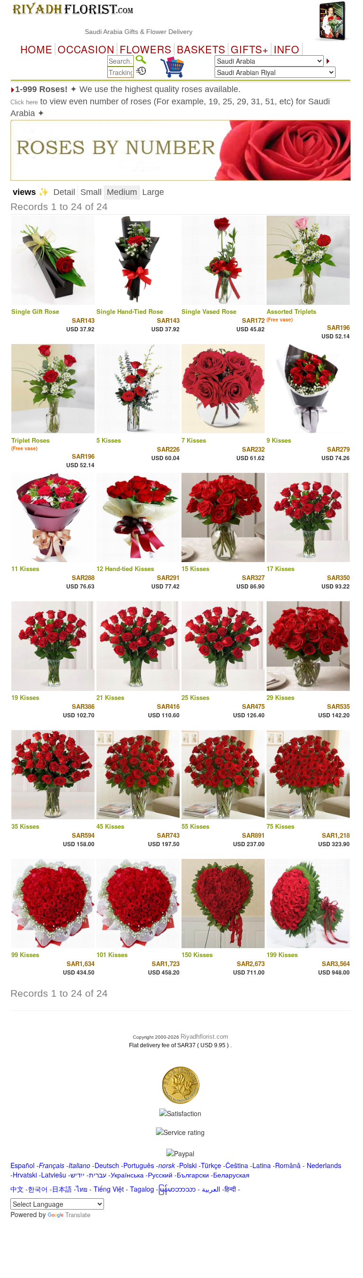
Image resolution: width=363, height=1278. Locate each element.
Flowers (146, 49)
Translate (77, 1214)
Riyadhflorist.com (204, 1036)
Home (36, 49)
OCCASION (86, 49)
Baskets (201, 49)
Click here (24, 102)
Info (287, 49)
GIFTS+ (249, 49)
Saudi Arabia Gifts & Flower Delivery (119, 31)
